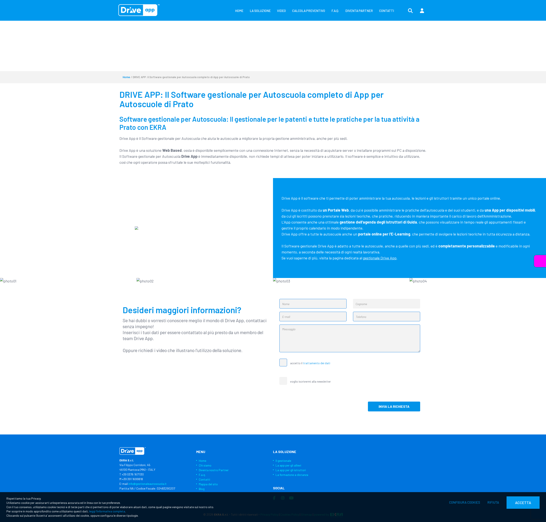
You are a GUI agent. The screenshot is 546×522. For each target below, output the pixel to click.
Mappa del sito (208, 484)
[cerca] (410, 11)
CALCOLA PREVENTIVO (308, 11)
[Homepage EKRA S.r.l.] (139, 10)
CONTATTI (386, 11)
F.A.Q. (335, 11)
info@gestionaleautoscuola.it (147, 483)
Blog (202, 489)
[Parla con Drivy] (540, 261)
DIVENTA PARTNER (359, 11)
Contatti (204, 479)
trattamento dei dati (316, 363)
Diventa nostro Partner (214, 470)
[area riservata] (422, 11)
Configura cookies (464, 502)
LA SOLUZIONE (260, 11)
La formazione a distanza (292, 475)
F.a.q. (202, 475)
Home (126, 77)
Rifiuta (493, 502)
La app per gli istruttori (291, 470)
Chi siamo (205, 465)
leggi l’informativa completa (107, 511)
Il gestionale (283, 460)
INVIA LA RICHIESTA (394, 406)
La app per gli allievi (288, 465)
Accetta (523, 502)
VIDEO (281, 11)
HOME (239, 11)
